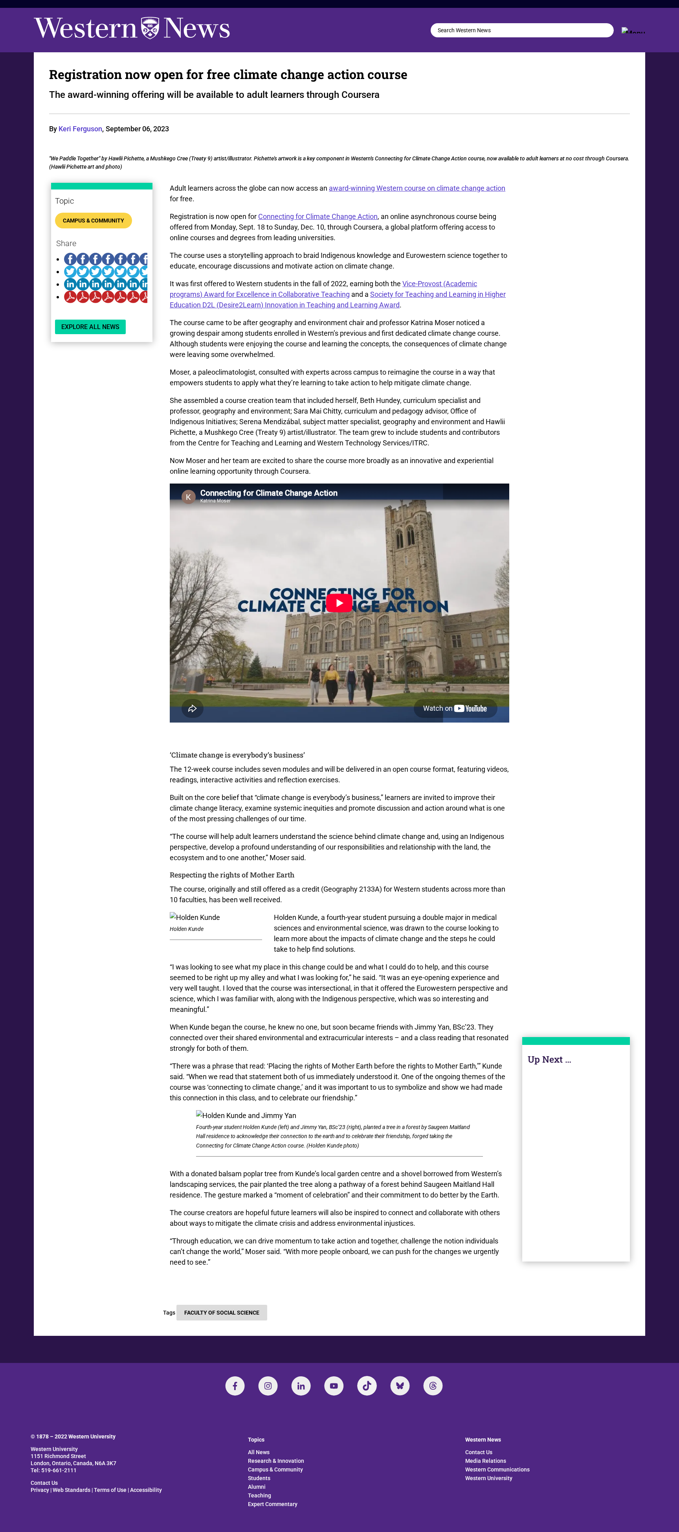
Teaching (259, 1495)
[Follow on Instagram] (268, 1386)
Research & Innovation (276, 1461)
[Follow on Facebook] (235, 1386)
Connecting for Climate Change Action (318, 216)
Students (259, 1478)
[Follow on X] (400, 1386)
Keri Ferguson (80, 129)
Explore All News (90, 327)
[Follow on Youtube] (334, 1386)
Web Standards (71, 1490)
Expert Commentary (272, 1504)
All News (259, 1452)
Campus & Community (93, 220)
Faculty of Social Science (221, 1312)
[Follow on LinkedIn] (301, 1386)
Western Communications (497, 1469)
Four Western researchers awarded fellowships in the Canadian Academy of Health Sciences (576, 1167)
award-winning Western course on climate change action (417, 188)
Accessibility (146, 1490)
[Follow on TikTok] (367, 1386)
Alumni (257, 1487)
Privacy (40, 1490)
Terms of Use (110, 1490)
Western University (488, 1478)
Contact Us (44, 1483)
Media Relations (485, 1461)
